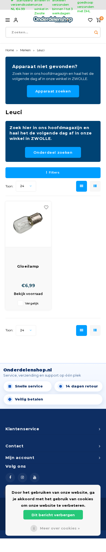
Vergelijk (32, 303)
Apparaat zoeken (53, 91)
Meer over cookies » (60, 528)
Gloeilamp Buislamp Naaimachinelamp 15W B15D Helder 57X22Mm (28, 266)
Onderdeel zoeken (52, 152)
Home (9, 50)
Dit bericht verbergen (53, 515)
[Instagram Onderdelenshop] (22, 477)
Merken (25, 50)
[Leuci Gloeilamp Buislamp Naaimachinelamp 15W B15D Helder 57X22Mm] (28, 224)
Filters (54, 172)
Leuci (41, 50)
